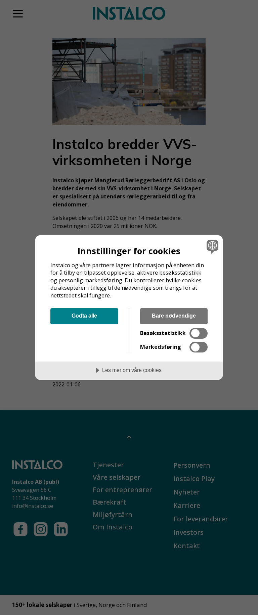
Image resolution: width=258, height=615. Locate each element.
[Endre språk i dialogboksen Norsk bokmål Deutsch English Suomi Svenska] (211, 246)
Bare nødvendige (174, 316)
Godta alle (84, 316)
